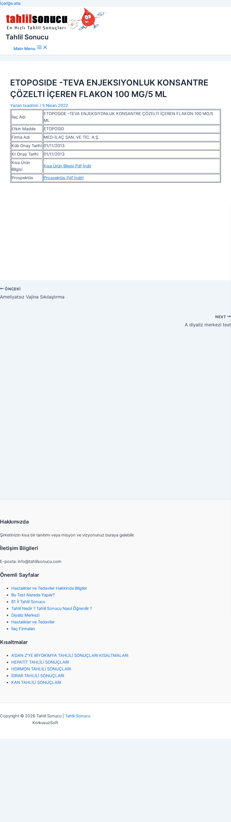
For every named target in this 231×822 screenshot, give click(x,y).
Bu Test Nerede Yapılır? (33, 595)
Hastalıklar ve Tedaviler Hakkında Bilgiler (49, 588)
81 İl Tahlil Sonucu (28, 601)
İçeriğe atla (10, 3)
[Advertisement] (115, 228)
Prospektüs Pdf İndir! (64, 177)
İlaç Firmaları (23, 628)
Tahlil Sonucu (27, 37)
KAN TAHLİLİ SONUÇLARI (36, 682)
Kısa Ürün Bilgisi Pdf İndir (67, 166)
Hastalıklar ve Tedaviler (33, 622)
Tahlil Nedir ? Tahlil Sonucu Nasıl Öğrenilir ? (51, 608)
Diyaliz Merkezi (25, 615)
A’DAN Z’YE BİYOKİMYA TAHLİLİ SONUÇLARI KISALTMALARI (69, 655)
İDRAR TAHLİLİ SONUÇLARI (37, 675)
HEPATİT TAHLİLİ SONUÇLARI (40, 662)
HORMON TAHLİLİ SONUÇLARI (41, 668)
